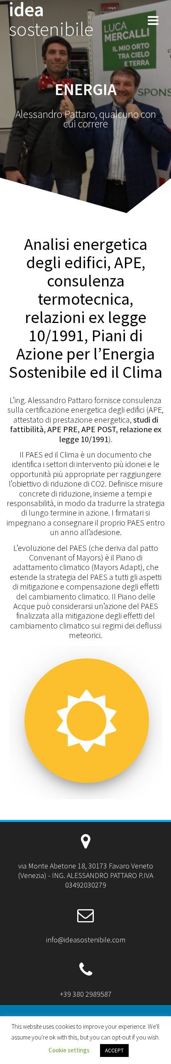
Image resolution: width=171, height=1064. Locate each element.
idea (51, 19)
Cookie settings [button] (69, 1050)
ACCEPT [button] (114, 1050)
